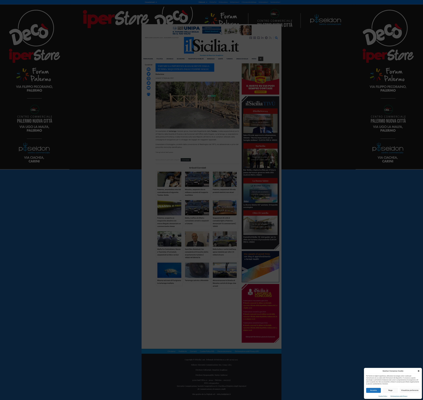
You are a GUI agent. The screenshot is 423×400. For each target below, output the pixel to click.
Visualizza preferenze (409, 390)
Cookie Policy (383, 396)
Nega (390, 390)
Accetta (373, 390)
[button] (418, 371)
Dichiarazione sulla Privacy (399, 396)
